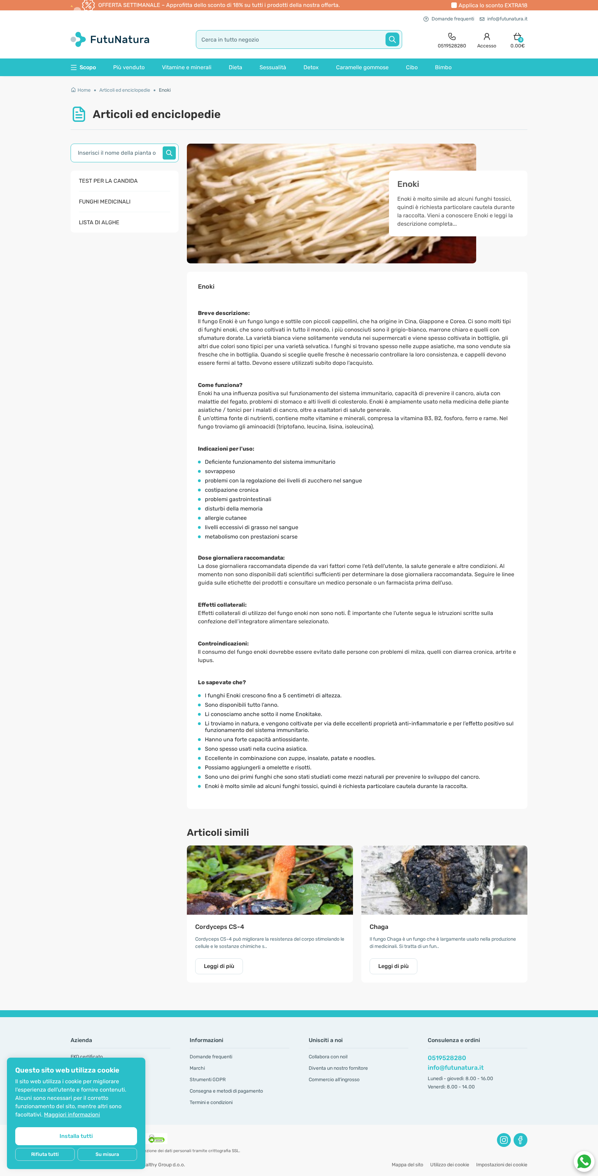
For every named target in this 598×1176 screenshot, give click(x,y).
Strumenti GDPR (208, 1080)
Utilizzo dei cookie (449, 1165)
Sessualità (273, 67)
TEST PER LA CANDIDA (108, 181)
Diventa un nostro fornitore (338, 1068)
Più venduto (129, 67)
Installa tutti (76, 1136)
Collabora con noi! (328, 1057)
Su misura (107, 1154)
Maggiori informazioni (72, 1114)
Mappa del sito (407, 1165)
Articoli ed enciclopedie (124, 90)
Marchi (197, 1068)
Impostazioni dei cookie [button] (501, 1165)
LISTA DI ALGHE (99, 222)
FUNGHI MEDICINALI (104, 201)
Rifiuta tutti (45, 1154)
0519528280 (447, 1058)
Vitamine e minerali (186, 67)
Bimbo (443, 67)
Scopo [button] (88, 67)
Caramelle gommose (362, 67)
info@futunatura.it (507, 19)
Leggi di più (219, 966)
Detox (311, 67)
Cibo (412, 67)
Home (84, 90)
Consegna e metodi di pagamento (226, 1091)
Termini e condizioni (211, 1102)
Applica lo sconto (493, 5)
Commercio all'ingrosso (334, 1080)
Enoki (165, 90)
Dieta (235, 67)
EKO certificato (87, 1057)
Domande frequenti (453, 19)
